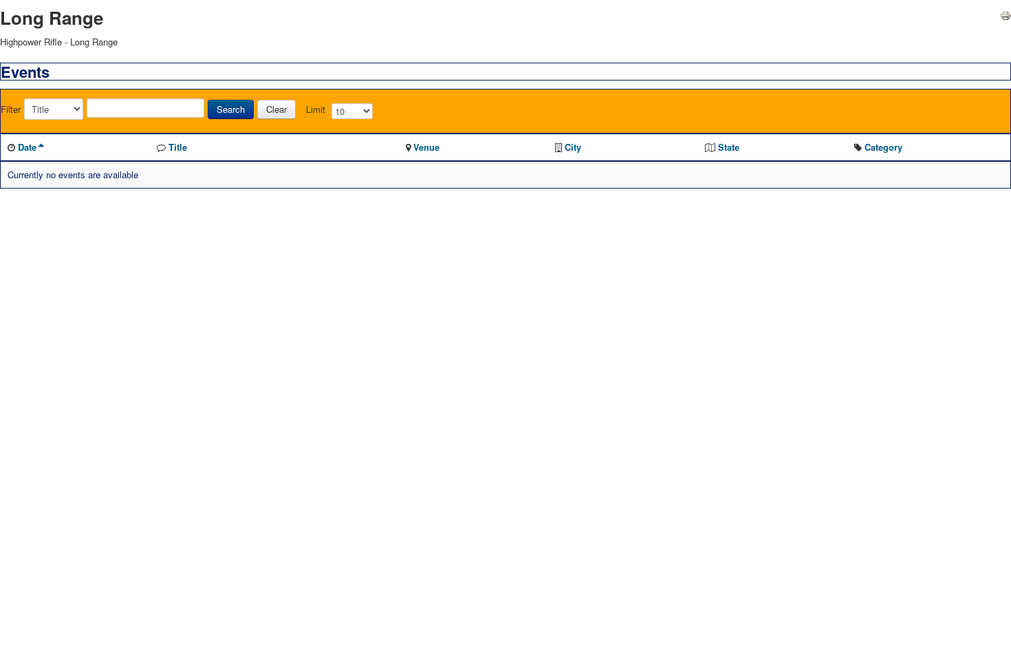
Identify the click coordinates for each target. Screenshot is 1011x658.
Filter (11, 109)
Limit (315, 109)
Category (883, 146)
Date (27, 146)
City (573, 146)
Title (177, 146)
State (728, 146)
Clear (276, 109)
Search (231, 109)
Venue (426, 146)
